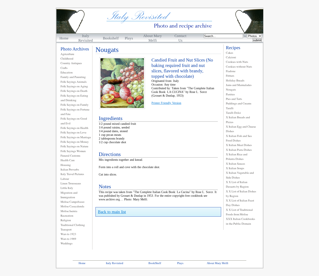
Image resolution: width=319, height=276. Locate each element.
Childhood (67, 58)
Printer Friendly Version (166, 103)
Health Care (68, 160)
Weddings (66, 243)
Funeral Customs (70, 155)
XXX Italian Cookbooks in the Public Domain (240, 221)
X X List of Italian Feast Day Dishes (240, 202)
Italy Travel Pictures (72, 174)
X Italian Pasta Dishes (239, 150)
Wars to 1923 (68, 234)
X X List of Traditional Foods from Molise (239, 212)
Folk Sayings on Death (74, 91)
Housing (66, 165)
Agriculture (67, 54)
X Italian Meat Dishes (239, 145)
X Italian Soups (235, 168)
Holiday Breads (235, 80)
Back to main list (112, 211)
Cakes (229, 53)
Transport (66, 229)
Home (64, 38)
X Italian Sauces (235, 164)
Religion (66, 220)
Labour (65, 179)
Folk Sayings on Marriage (76, 137)
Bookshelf (111, 38)
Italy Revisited (114, 263)
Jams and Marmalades (239, 85)
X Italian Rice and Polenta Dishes (236, 156)
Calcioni (231, 57)
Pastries (230, 94)
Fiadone (230, 71)
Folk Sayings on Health (74, 128)
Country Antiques (71, 63)
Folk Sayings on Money (75, 142)
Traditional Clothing (73, 225)
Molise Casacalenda (72, 206)
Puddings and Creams (238, 103)
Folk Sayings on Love (73, 132)
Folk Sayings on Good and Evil (74, 121)
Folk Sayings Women (73, 151)
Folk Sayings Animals (74, 82)
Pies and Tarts (234, 99)
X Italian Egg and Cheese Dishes (241, 129)
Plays (129, 38)
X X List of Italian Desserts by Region (237, 184)
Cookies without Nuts (239, 66)
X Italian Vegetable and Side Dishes (240, 175)
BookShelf (154, 263)
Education (67, 72)
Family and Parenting (73, 77)
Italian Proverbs (70, 169)
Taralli (229, 108)
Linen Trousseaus (71, 183)
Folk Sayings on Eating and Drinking (74, 98)
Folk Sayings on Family (75, 105)
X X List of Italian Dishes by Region (241, 193)
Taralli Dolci (233, 113)
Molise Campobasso (72, 202)
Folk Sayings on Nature (74, 146)
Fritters (230, 76)
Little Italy (67, 188)
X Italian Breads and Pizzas (238, 119)
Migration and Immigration (69, 195)
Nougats (231, 89)
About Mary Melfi (217, 263)
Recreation (67, 216)
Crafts (64, 68)
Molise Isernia (69, 211)
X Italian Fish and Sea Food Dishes (239, 138)
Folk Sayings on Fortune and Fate (75, 111)
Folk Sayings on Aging (74, 86)
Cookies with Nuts (237, 62)
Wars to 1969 (68, 239)
